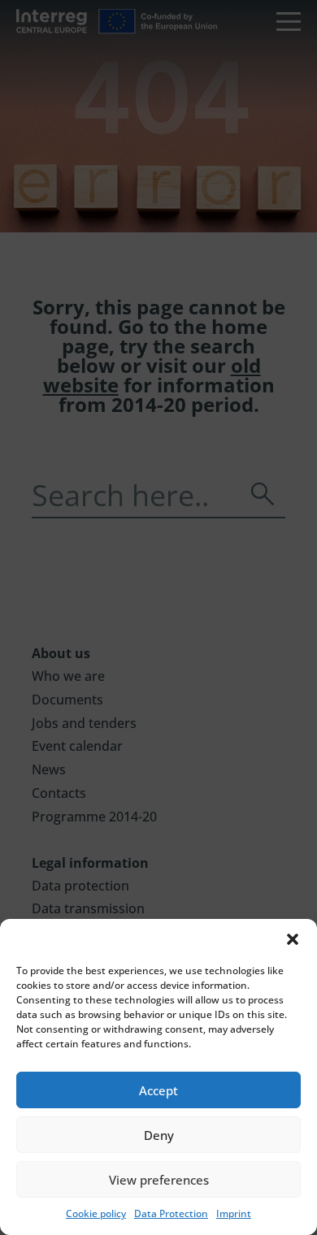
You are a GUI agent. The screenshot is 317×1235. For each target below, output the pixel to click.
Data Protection (171, 1213)
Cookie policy (96, 1213)
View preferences (159, 1180)
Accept (158, 1090)
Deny (159, 1135)
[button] (292, 939)
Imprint (233, 1213)
